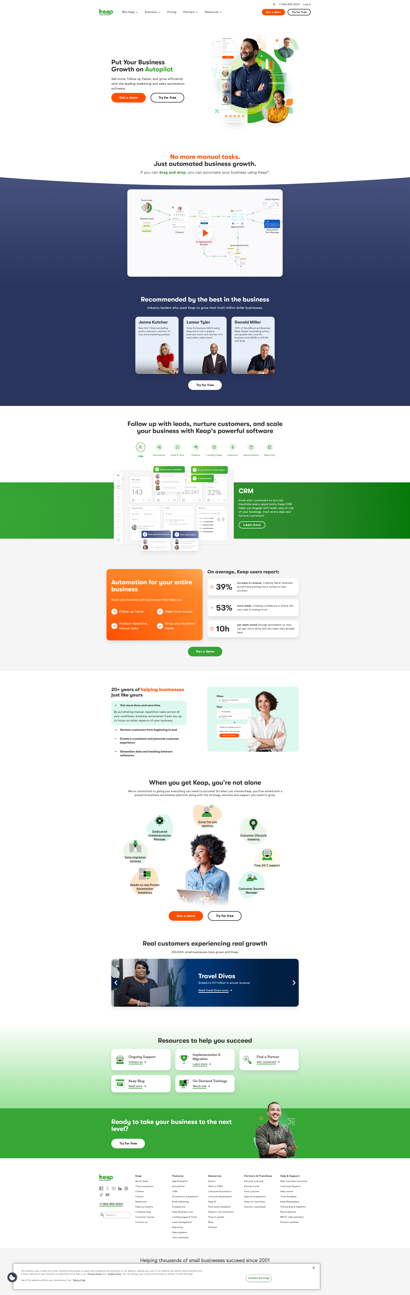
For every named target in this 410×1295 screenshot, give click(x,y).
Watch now (199, 1086)
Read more (135, 1086)
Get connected (266, 1061)
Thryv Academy (288, 1196)
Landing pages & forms (184, 1217)
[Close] (313, 1267)
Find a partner (251, 1191)
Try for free (299, 12)
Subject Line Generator (221, 1212)
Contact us (136, 1061)
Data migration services (135, 859)
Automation (178, 1186)
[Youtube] (107, 1195)
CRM (174, 1191)
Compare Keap (143, 1212)
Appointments (180, 1181)
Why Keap (128, 12)
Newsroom (141, 1201)
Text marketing (180, 1237)
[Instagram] (114, 1188)
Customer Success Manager (251, 890)
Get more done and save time (140, 705)
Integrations (178, 1206)
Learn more (252, 525)
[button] (12, 1277)
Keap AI (212, 1201)
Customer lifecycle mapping (253, 837)
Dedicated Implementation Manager (159, 835)
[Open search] (274, 4)
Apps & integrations (255, 1196)
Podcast (212, 1227)
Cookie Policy (114, 1274)
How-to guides (216, 1217)
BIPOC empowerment (292, 1217)
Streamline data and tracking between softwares (146, 753)
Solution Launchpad (255, 1206)
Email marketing (180, 1201)
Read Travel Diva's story (213, 990)
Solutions (151, 12)
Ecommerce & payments (185, 1196)
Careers (139, 1191)
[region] (166, 1276)
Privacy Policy (95, 1274)
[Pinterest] (126, 1188)
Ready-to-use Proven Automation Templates (145, 888)
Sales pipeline (179, 1232)
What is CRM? (215, 1186)
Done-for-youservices (207, 824)
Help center (286, 1191)
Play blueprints (288, 1212)
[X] (107, 1188)
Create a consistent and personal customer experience (149, 740)
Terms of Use (79, 1280)
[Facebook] (101, 1188)
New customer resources (293, 1181)
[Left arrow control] (116, 982)
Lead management (182, 1222)
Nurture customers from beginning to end (148, 729)
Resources (211, 12)
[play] (205, 233)
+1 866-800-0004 (111, 1204)
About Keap (141, 1181)
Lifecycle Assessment (220, 1196)
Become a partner (254, 1181)
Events (212, 1181)
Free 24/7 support (267, 865)
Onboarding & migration (293, 1206)
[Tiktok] (101, 1195)
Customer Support (290, 1186)
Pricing (171, 12)
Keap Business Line (182, 1212)
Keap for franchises (254, 1201)
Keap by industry (144, 1206)
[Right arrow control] (294, 982)
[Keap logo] (106, 12)
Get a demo (273, 12)
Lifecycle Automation (219, 1191)
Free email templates (219, 1206)
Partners (189, 12)
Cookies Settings (259, 1278)
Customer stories (144, 1217)
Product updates (289, 1222)
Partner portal (251, 1186)
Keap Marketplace (289, 1201)
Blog (210, 1222)
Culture (139, 1196)
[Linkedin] (120, 1188)
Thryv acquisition (144, 1186)
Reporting (177, 1227)
